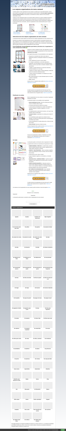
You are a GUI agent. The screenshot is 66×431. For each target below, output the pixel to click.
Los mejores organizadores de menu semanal (28, 9)
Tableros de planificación (47, 92)
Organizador (48, 4)
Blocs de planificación (36, 137)
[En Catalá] (15, 158)
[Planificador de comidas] (15, 114)
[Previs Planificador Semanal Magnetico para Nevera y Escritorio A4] (15, 66)
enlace (49, 187)
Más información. (55, 429)
